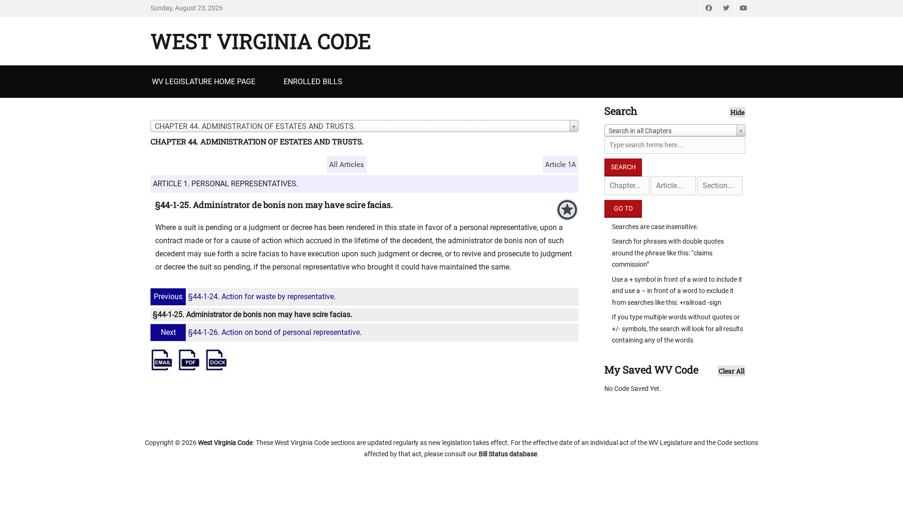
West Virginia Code (260, 41)
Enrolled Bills (313, 81)
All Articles (346, 164)
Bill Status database (508, 454)
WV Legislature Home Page (203, 81)
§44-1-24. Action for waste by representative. (245, 296)
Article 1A (560, 164)
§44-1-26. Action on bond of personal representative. (261, 332)
